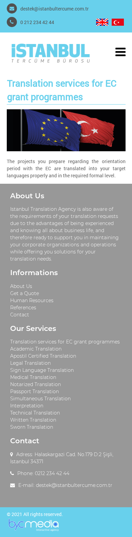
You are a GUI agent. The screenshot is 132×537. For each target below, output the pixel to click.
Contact (19, 315)
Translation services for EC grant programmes (65, 342)
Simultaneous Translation (40, 399)
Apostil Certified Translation (43, 356)
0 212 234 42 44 (37, 22)
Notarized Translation (35, 384)
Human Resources (31, 300)
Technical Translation (35, 413)
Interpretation (26, 406)
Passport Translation (34, 391)
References (23, 308)
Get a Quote (24, 293)
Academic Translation (36, 349)
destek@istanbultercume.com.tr (54, 8)
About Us (21, 286)
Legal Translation (30, 363)
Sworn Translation (31, 427)
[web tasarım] (33, 530)
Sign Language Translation (42, 370)
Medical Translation (33, 377)
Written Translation (33, 420)
